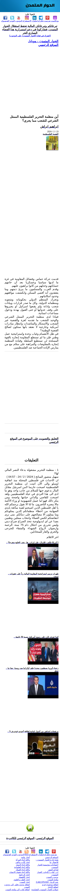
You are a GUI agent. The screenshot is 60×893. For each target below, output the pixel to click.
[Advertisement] (30, 77)
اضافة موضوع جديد (50, 884)
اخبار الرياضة (24, 874)
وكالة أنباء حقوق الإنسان (19, 872)
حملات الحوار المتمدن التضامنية (44, 889)
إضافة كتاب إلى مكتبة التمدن (17, 889)
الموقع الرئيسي (48, 44)
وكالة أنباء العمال (23, 870)
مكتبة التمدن (53, 879)
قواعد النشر (53, 870)
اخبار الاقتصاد (24, 877)
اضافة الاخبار (53, 887)
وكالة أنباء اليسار (23, 865)
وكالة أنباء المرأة (23, 860)
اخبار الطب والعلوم (22, 879)
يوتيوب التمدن (52, 877)
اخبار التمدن (25, 882)
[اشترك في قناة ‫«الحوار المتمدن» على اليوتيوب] (30, 36)
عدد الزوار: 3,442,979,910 (47, 882)
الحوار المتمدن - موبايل (43, 41)
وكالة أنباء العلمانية (22, 867)
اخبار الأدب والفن (22, 862)
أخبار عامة (25, 857)
